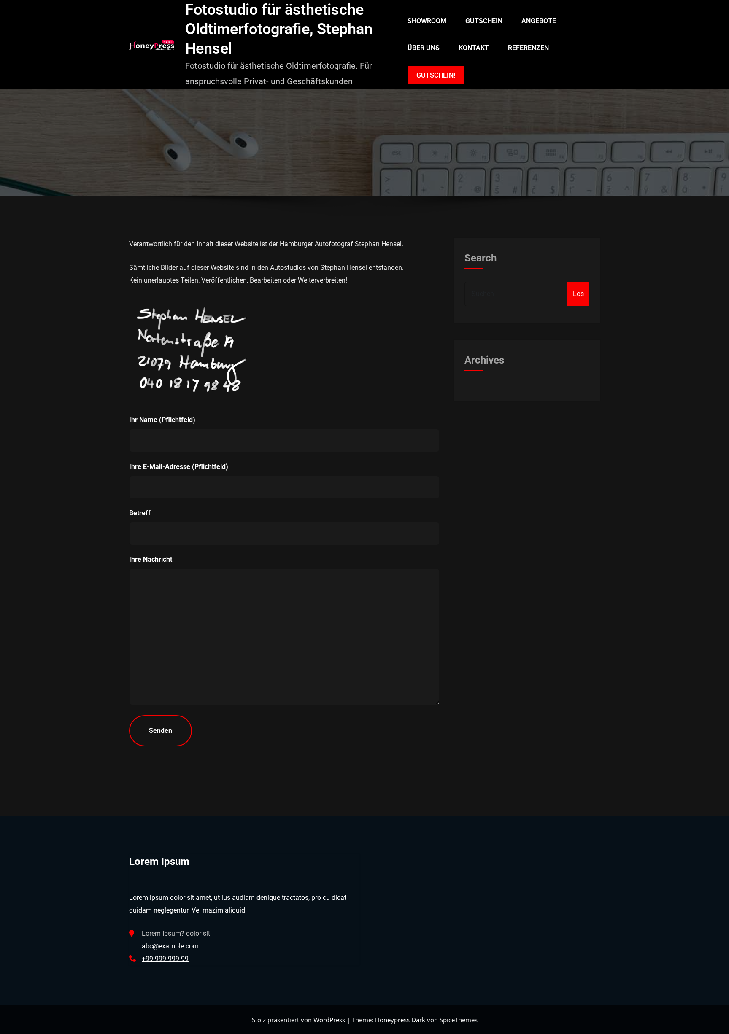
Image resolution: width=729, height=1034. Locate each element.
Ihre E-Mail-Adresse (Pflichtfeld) (178, 467)
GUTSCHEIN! (435, 75)
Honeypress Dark (400, 1019)
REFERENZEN (528, 48)
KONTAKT (474, 48)
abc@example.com (170, 946)
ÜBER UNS (424, 48)
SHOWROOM (427, 21)
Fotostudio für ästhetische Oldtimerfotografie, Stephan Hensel (279, 29)
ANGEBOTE (538, 21)
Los (578, 294)
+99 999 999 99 (165, 959)
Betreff (140, 513)
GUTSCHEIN (483, 21)
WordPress (330, 1019)
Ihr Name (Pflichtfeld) (162, 420)
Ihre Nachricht (150, 559)
